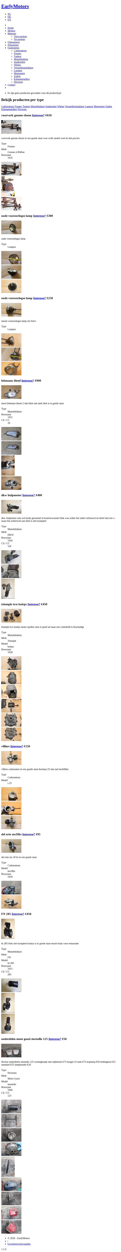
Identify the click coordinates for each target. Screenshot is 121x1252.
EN (9, 19)
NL (9, 14)
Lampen (18, 70)
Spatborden (19, 62)
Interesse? (38, 115)
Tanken (17, 56)
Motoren (12, 33)
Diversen (18, 82)
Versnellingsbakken (23, 67)
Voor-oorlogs (20, 36)
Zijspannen (13, 45)
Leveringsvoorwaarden (19, 1244)
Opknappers (14, 42)
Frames (17, 53)
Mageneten (19, 73)
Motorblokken (21, 59)
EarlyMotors (15, 6)
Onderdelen (13, 47)
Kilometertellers (22, 79)
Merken (11, 30)
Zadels (17, 76)
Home (11, 28)
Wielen (17, 65)
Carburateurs (20, 50)
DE (9, 16)
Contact (11, 84)
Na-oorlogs (19, 39)
